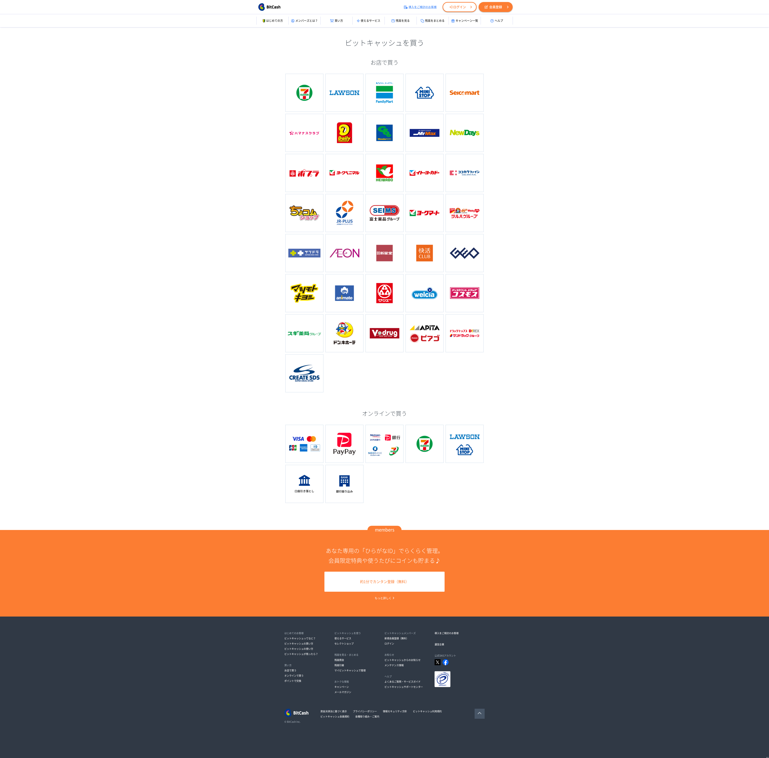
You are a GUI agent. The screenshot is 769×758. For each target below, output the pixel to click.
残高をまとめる (435, 20)
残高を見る (403, 20)
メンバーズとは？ (306, 20)
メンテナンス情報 (394, 665)
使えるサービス (370, 20)
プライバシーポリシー (365, 711)
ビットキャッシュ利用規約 (427, 711)
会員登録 (495, 7)
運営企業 (439, 644)
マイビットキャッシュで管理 (350, 670)
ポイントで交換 (292, 681)
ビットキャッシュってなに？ (300, 638)
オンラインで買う (294, 675)
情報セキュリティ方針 (395, 711)
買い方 (339, 20)
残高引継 (339, 665)
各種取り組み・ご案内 (367, 716)
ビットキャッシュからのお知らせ (402, 660)
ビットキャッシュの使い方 (298, 649)
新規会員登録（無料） (396, 638)
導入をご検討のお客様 (423, 7)
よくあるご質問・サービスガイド (402, 681)
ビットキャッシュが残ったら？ (301, 654)
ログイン (459, 7)
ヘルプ (499, 20)
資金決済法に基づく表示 (333, 711)
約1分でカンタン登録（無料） (384, 581)
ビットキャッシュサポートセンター (403, 687)
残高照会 (339, 660)
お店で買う (290, 670)
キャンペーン (341, 687)
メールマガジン (342, 692)
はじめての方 (274, 20)
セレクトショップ (344, 643)
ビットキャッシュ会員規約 (334, 716)
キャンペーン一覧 (467, 20)
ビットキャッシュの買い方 (298, 643)
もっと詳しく (383, 598)
